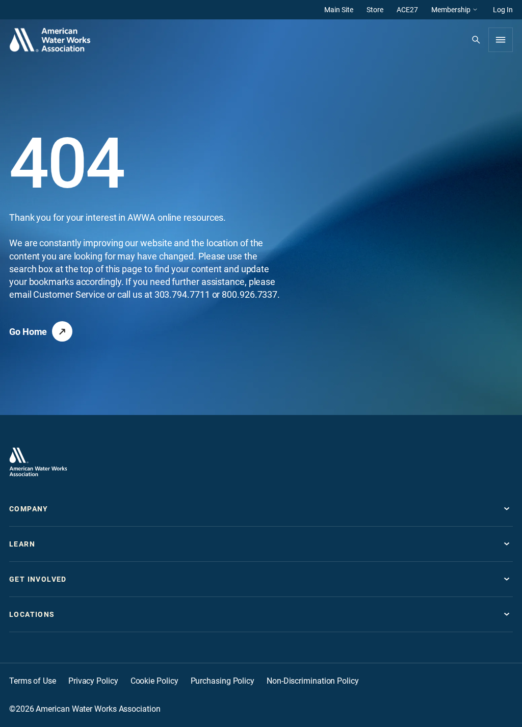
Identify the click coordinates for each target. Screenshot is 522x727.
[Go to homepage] (38, 462)
